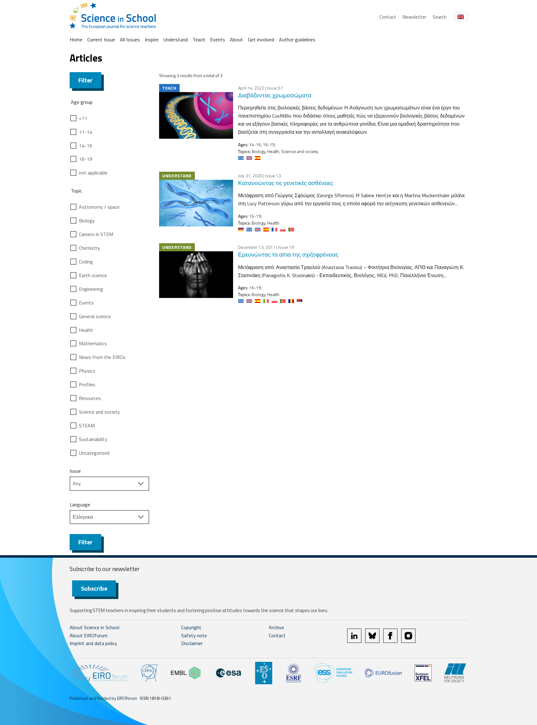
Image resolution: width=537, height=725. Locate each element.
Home (76, 39)
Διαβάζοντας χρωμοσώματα (274, 95)
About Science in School (94, 627)
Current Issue (101, 39)
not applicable (93, 172)
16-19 (85, 159)
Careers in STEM (96, 234)
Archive (276, 627)
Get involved (261, 39)
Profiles (87, 384)
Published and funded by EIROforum (103, 698)
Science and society (99, 412)
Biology (87, 220)
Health (86, 330)
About (236, 39)
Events (217, 39)
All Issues (130, 39)
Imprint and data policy (93, 643)
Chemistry (89, 248)
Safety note (194, 635)
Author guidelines (297, 39)
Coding (86, 261)
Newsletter (414, 17)
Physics (87, 370)
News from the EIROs (102, 357)
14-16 (85, 145)
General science (95, 316)
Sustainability (93, 439)
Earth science (93, 275)
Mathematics (93, 343)
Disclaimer (192, 643)
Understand (175, 39)
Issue (75, 471)
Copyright (191, 627)
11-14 (85, 132)
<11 (83, 118)
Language (80, 504)
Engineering (91, 289)
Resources (90, 398)
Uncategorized (94, 453)
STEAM (87, 425)
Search (440, 17)
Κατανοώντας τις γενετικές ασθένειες (285, 182)
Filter (85, 80)
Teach (199, 39)
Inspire (151, 39)
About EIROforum (89, 635)
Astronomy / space (99, 207)
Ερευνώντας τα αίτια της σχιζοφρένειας (288, 254)
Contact (387, 17)
